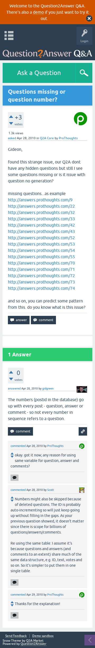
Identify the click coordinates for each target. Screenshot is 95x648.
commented (18, 445)
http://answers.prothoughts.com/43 (41, 231)
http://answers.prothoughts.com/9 (40, 199)
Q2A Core (47, 138)
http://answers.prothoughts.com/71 (41, 269)
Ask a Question (39, 72)
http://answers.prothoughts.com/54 (41, 250)
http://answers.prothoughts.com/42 (41, 225)
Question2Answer (33, 644)
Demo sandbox (43, 636)
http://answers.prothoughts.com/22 (41, 206)
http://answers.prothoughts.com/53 (41, 244)
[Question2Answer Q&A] (47, 51)
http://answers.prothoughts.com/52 (41, 237)
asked (12, 138)
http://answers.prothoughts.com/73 (41, 282)
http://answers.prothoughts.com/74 (41, 288)
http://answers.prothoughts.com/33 (41, 218)
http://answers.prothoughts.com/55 (41, 256)
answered (14, 388)
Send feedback (16, 636)
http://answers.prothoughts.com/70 (41, 263)
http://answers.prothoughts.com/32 (41, 212)
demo (38, 12)
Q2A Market (35, 640)
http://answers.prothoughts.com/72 (41, 275)
